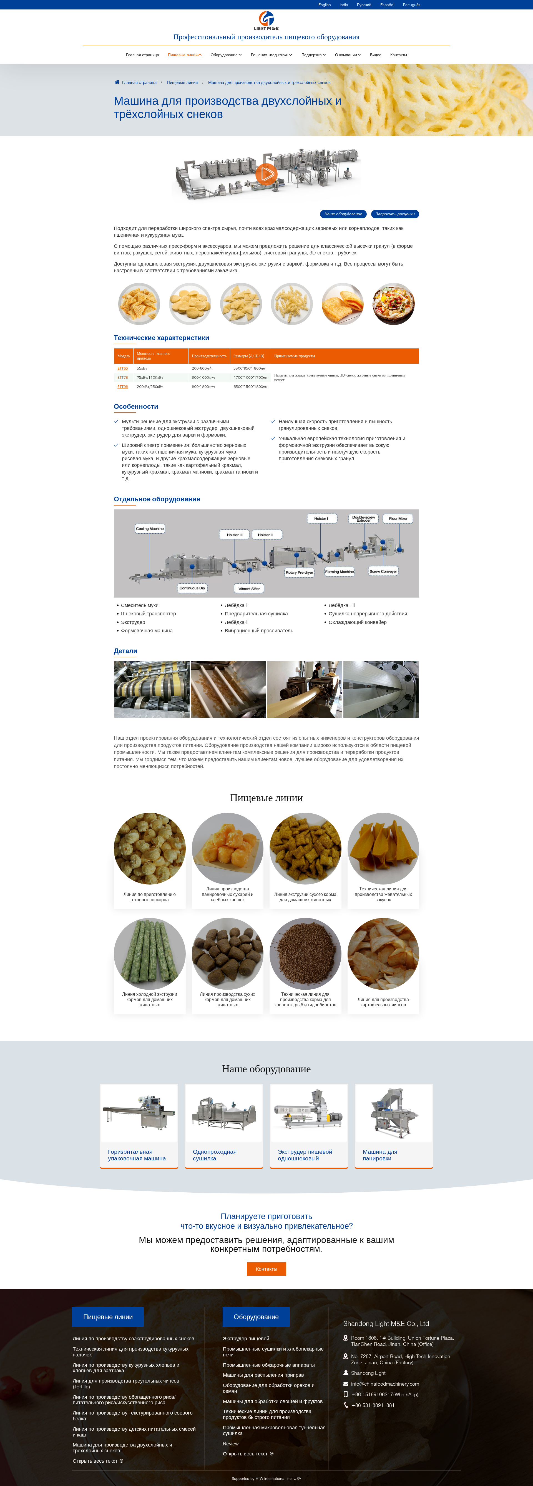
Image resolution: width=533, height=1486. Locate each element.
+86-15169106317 (372, 1394)
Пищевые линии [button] (183, 54)
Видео (375, 54)
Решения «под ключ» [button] (269, 54)
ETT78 (122, 377)
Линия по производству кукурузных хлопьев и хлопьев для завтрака (126, 1368)
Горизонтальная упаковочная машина (137, 1155)
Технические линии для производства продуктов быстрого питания (267, 1414)
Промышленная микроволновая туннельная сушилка (274, 1430)
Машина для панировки (380, 1155)
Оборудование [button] (224, 54)
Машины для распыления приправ (263, 1375)
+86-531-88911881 (373, 1405)
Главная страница (142, 54)
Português (411, 4)
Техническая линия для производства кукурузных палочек (130, 1352)
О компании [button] (346, 54)
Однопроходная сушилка (215, 1155)
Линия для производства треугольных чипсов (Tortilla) (126, 1384)
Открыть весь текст (95, 1461)
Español (387, 4)
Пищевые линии (182, 82)
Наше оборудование (343, 213)
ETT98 (122, 387)
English (324, 4)
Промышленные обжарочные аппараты (269, 1365)
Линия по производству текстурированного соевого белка (133, 1415)
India (344, 4)
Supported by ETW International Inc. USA (266, 1478)
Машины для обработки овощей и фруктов (273, 1401)
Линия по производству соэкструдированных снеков (133, 1338)
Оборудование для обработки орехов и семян (269, 1388)
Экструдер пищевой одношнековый (305, 1155)
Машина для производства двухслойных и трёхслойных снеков (122, 1447)
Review (230, 1444)
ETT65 (122, 368)
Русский (364, 4)
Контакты (398, 54)
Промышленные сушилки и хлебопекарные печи (273, 1352)
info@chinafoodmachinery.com (385, 1384)
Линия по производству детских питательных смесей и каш (134, 1432)
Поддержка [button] (311, 54)
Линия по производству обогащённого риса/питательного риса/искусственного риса (124, 1400)
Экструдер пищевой (246, 1338)
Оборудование (256, 1317)
